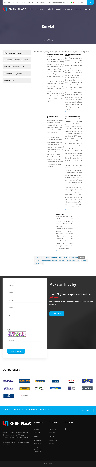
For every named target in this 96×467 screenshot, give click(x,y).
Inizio (30, 9)
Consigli (7, 2)
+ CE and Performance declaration (46, 261)
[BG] (72, 2)
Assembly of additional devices (16, 60)
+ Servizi (81, 257)
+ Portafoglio (39, 264)
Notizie (23, 2)
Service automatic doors (14, 66)
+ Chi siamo (46, 257)
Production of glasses (13, 73)
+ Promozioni (63, 257)
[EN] (74, 2)
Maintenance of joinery (13, 53)
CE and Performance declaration (57, 2)
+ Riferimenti (73, 257)
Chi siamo (39, 9)
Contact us (57, 314)
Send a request (16, 351)
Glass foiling (9, 80)
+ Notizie (61, 261)
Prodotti (49, 9)
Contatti (87, 9)
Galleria (78, 9)
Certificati (15, 2)
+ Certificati (76, 261)
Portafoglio (67, 9)
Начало (45, 40)
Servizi (58, 9)
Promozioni (41, 2)
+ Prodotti (54, 257)
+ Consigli (84, 261)
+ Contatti (38, 257)
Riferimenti (31, 2)
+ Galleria (68, 261)
